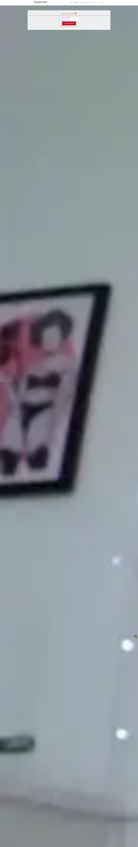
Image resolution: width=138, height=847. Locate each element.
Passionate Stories (40, 2)
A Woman (64, 19)
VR (98, 2)
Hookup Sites (76, 2)
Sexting (88, 2)
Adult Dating (82, 2)
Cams (92, 2)
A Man (74, 19)
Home (71, 2)
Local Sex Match (69, 23)
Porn (95, 2)
